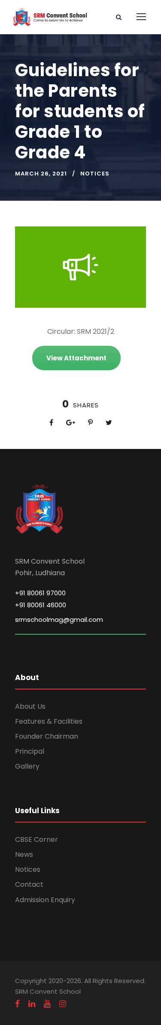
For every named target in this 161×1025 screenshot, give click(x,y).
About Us (30, 706)
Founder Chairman (46, 736)
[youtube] (47, 1004)
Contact (29, 884)
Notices (94, 173)
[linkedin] (31, 1004)
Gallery (27, 766)
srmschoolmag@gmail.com (59, 619)
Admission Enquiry (45, 900)
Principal (29, 751)
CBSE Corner (36, 839)
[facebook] (17, 1004)
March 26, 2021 (41, 173)
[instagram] (62, 1004)
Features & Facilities (48, 721)
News (24, 854)
